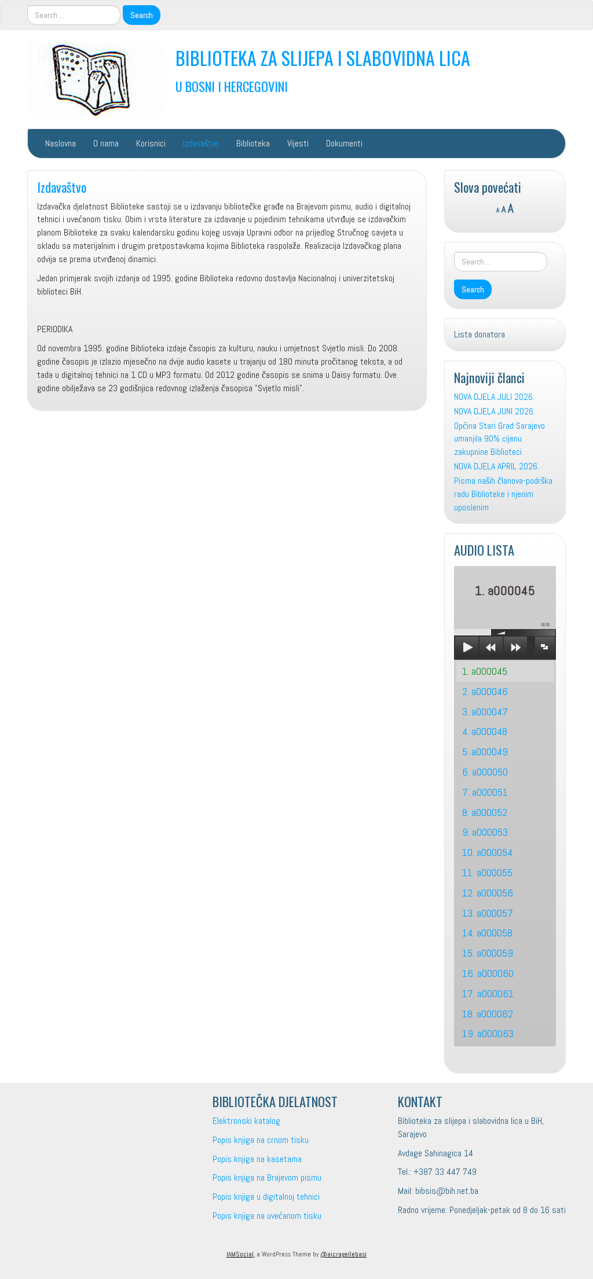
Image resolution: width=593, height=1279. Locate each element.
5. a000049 (485, 751)
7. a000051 (485, 792)
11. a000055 (487, 872)
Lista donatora (479, 334)
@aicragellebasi (343, 1254)
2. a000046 (485, 691)
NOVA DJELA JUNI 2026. (494, 411)
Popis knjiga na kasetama (257, 1159)
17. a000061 (488, 993)
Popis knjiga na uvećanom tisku (267, 1216)
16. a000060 (488, 973)
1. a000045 (484, 671)
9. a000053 (485, 832)
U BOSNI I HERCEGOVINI (231, 85)
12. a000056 (487, 892)
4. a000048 (484, 731)
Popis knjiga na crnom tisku (261, 1140)
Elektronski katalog (246, 1121)
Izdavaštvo (201, 143)
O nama (106, 143)
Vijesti (298, 143)
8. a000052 (484, 812)
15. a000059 (487, 953)
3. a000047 (485, 711)
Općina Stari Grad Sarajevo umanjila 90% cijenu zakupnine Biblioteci (499, 439)
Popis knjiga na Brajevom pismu (267, 1177)
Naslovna (60, 143)
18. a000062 (487, 1013)
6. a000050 (485, 771)
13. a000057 (487, 913)
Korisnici (151, 143)
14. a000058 (487, 932)
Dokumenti (344, 143)
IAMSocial (240, 1254)
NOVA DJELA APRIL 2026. (496, 466)
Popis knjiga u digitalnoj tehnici (266, 1196)
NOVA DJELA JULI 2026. (494, 397)
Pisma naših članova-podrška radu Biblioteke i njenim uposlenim (503, 494)
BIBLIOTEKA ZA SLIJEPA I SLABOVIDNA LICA (322, 57)
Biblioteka (253, 143)
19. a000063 (488, 1033)
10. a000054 (487, 852)
